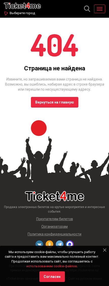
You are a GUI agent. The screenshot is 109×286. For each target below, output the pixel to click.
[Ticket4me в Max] (70, 244)
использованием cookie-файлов (51, 266)
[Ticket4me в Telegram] (59, 244)
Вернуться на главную (54, 102)
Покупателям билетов (54, 219)
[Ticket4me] (22, 5)
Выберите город (22, 13)
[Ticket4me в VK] (39, 244)
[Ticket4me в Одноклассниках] (49, 244)
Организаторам (54, 226)
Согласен (52, 277)
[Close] (104, 250)
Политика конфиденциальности (54, 234)
